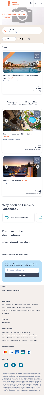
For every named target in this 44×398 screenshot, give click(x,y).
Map (21, 39)
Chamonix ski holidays (19, 384)
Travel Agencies (15, 340)
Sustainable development (19, 335)
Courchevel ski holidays (20, 386)
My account (6, 322)
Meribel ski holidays (8, 384)
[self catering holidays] (13, 3)
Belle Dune (26, 379)
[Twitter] (6, 365)
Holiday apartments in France (20, 387)
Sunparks (24, 340)
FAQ (3, 290)
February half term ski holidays (15, 375)
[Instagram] (13, 365)
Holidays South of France (30, 390)
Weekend (14, 242)
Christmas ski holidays (9, 378)
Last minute (25, 242)
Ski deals (12, 373)
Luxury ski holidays (28, 375)
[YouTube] (21, 365)
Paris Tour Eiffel (32, 378)
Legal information (7, 304)
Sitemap (9, 290)
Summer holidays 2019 (34, 387)
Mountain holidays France (10, 382)
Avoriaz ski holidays (23, 382)
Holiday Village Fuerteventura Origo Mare (30, 376)
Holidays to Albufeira (34, 381)
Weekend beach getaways (24, 389)
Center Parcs (33, 340)
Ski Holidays (6, 373)
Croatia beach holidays (17, 379)
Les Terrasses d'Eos (13, 376)
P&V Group (5, 332)
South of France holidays (22, 381)
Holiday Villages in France (9, 389)
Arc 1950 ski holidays (34, 382)
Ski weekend (19, 373)
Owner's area (11, 338)
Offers (5, 242)
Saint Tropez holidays (9, 381)
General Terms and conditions (15, 307)
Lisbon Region (12, 139)
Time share (20, 338)
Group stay (16, 290)
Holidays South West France (16, 390)
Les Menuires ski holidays (33, 386)
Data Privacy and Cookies (22, 304)
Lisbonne (19, 139)
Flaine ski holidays (7, 387)
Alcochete (15, 81)
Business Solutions (17, 332)
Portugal (7, 18)
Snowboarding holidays (29, 373)
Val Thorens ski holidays (32, 384)
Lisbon (10, 81)
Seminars (28, 338)
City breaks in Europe (21, 378)
